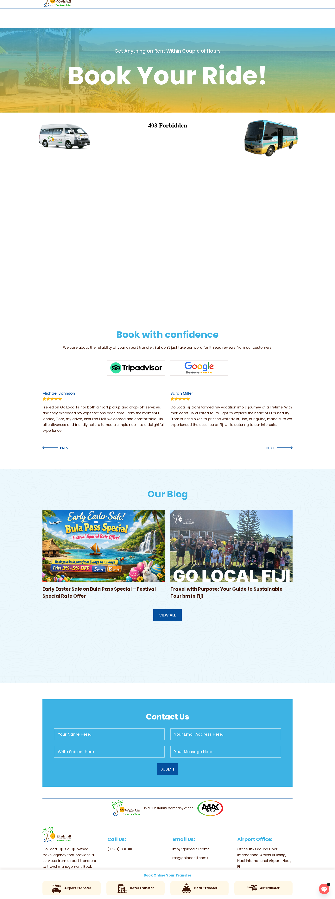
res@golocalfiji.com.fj (190, 857)
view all (167, 615)
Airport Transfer (77, 888)
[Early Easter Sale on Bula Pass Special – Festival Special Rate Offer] (103, 546)
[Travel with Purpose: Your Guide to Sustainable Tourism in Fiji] (231, 546)
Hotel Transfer (142, 888)
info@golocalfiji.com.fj (191, 849)
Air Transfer (270, 888)
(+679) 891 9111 (119, 849)
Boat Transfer (205, 888)
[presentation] (55, 448)
